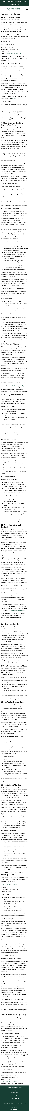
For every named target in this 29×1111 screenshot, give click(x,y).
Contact (15, 1090)
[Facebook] (11, 1098)
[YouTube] (15, 1098)
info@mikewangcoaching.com (13, 53)
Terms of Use (14, 1092)
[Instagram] (13, 1098)
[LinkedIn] (18, 1098)
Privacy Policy (16, 98)
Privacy (15, 1095)
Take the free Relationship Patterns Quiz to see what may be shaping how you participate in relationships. (14, 3)
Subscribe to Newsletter (14, 1087)
